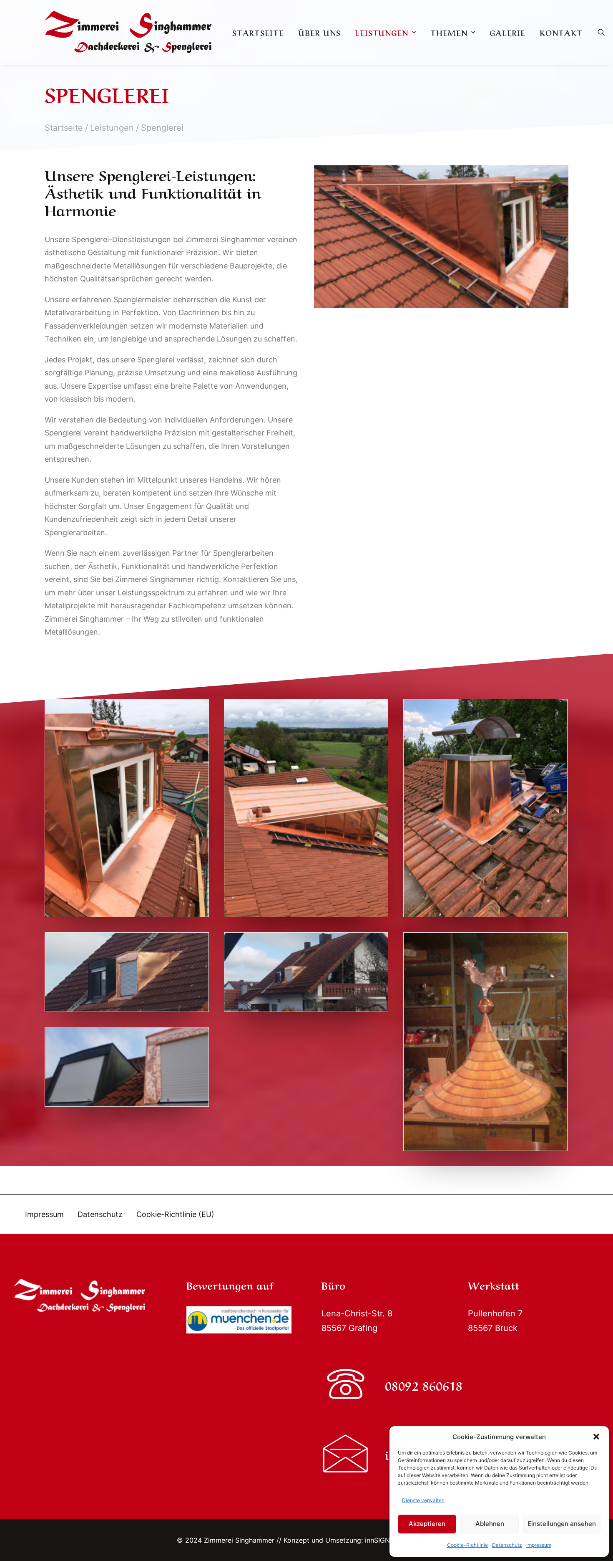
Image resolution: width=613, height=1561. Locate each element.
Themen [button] (448, 32)
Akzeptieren (427, 1524)
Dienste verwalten (423, 1500)
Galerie (507, 32)
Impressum (538, 1545)
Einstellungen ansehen (562, 1524)
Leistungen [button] (381, 32)
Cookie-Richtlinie (467, 1545)
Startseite (258, 32)
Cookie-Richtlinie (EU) (175, 1214)
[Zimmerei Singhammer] (128, 32)
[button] (596, 1436)
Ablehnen (489, 1524)
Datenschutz (507, 1545)
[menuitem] (258, 32)
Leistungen (112, 128)
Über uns (319, 32)
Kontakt (561, 32)
